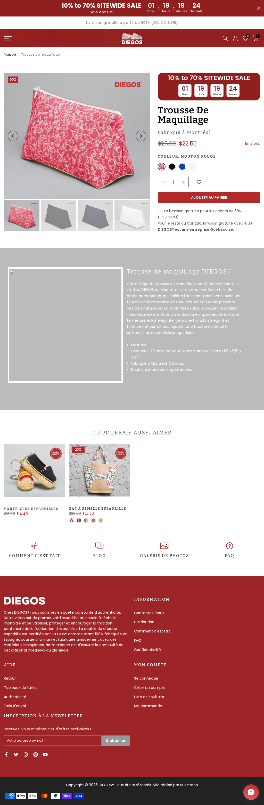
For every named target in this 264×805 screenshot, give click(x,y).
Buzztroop (189, 784)
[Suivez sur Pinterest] (35, 754)
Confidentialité (147, 649)
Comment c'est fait (152, 631)
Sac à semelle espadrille (97, 508)
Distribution (144, 621)
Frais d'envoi (15, 705)
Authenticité (15, 696)
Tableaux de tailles (20, 687)
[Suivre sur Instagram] (25, 754)
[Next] (141, 136)
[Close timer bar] (259, 8)
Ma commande (148, 705)
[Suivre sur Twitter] (16, 754)
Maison (10, 54)
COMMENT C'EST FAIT (34, 555)
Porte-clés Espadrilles (31, 509)
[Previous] (13, 136)
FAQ (229, 555)
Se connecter (146, 678)
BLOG (99, 555)
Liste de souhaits (149, 696)
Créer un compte (150, 687)
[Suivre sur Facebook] (6, 754)
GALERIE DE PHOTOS (164, 555)
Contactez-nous (149, 612)
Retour (10, 678)
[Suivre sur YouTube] (45, 754)
